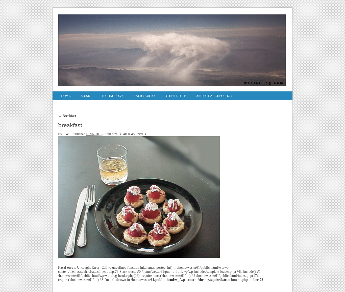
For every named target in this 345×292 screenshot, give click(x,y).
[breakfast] (139, 197)
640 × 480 (129, 134)
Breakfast (67, 116)
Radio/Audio (144, 96)
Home (66, 96)
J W (66, 134)
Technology (112, 96)
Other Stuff (175, 96)
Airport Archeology (214, 96)
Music (86, 96)
